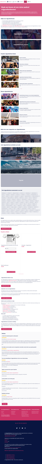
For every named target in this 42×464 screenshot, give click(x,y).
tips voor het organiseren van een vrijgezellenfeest (13, 447)
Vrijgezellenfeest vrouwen (10, 455)
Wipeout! (8, 361)
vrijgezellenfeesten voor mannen (10, 435)
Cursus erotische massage (11, 339)
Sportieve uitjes (5, 310)
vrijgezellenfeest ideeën (12, 280)
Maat (5, 248)
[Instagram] (25, 428)
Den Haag (6, 442)
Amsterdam (6, 439)
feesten (9, 309)
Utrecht (6, 440)
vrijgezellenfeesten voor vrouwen (10, 436)
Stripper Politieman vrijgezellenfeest (13, 350)
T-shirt (10, 281)
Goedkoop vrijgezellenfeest (10, 458)
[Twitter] (16, 428)
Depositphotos (7, 416)
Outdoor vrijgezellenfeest (10, 456)
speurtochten (9, 312)
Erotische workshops (6, 308)
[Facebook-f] (19, 428)
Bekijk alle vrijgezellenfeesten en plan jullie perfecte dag (14, 450)
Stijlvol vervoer (5, 311)
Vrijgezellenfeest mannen (10, 454)
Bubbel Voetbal (9, 396)
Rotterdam (6, 441)
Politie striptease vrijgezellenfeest (12, 372)
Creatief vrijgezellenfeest (10, 457)
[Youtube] (22, 428)
